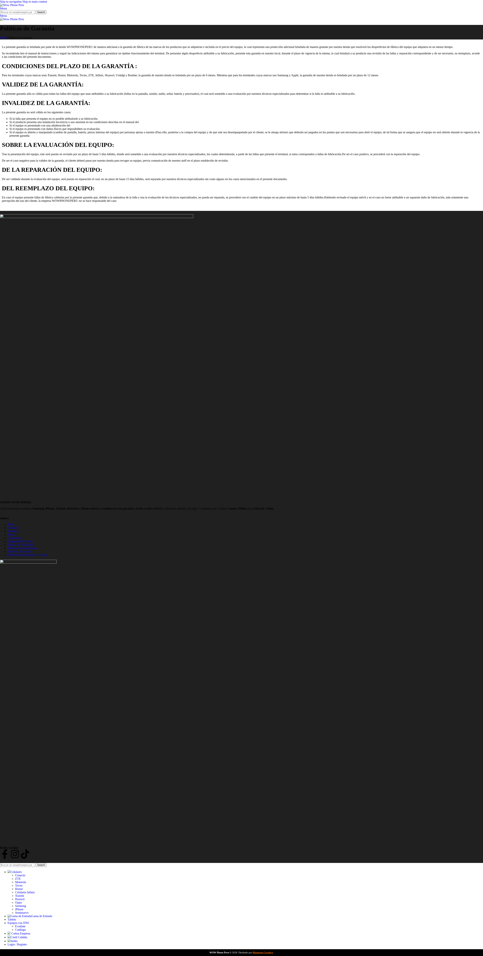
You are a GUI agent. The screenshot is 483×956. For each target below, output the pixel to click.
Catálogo (20, 929)
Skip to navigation (11, 1)
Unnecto (20, 875)
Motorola (20, 882)
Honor (19, 888)
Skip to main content (34, 1)
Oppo (18, 902)
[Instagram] (15, 854)
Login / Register (17, 944)
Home (3, 37)
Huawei (20, 899)
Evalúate (20, 926)
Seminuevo (21, 912)
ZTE (18, 878)
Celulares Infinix (25, 892)
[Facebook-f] (4, 854)
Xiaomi (19, 895)
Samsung (20, 905)
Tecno (18, 885)
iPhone (19, 909)
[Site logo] (12, 5)
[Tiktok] (25, 854)
